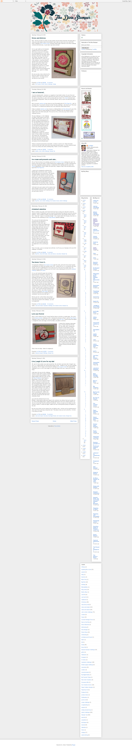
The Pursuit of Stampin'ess (96, 548)
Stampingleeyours (96, 521)
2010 (84, 445)
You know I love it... (39, 262)
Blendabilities (84, 587)
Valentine (83, 727)
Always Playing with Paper (96, 213)
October (85, 227)
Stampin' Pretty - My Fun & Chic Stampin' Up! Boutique (96, 500)
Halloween (83, 654)
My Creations (95, 387)
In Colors (83, 659)
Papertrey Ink (84, 689)
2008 (84, 452)
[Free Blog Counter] (82, 37)
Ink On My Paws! (96, 312)
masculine (58, 253)
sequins (83, 707)
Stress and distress (39, 38)
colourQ (33, 166)
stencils (83, 717)
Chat (94, 253)
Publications (84, 697)
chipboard (83, 599)
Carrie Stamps (95, 248)
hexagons (83, 657)
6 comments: (50, 252)
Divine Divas (84, 632)
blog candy (84, 589)
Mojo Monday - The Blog (95, 375)
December (85, 215)
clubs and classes (52, 253)
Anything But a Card (86, 569)
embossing (84, 634)
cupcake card (42, 103)
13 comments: (50, 304)
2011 (84, 210)
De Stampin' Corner (96, 268)
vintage (54, 84)
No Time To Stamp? (96, 398)
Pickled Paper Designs (95, 425)
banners (83, 577)
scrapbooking (84, 704)
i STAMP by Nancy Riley (96, 306)
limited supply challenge (87, 664)
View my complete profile (87, 166)
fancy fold (83, 647)
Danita (66, 98)
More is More (95, 381)
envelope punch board (86, 637)
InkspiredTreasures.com (96, 324)
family (82, 644)
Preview (83, 49)
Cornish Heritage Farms (87, 619)
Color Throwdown (37, 378)
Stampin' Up (52, 151)
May (85, 251)
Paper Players (73, 318)
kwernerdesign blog (96, 363)
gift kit (82, 652)
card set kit (84, 597)
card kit (83, 594)
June (85, 247)
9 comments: (50, 82)
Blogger (73, 744)
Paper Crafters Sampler (87, 687)
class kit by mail (85, 604)
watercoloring (84, 735)
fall (82, 642)
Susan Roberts (95, 535)
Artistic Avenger (95, 237)
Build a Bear (84, 592)
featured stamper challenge (41, 353)
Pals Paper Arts (68, 103)
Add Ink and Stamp (96, 207)
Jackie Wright (95, 334)
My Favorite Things (96, 392)
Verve (82, 729)
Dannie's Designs (95, 263)
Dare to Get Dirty (85, 622)
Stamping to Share (95, 508)
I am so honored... (38, 92)
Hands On (95, 301)
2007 (84, 455)
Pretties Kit (84, 692)
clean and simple (43, 253)
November (85, 221)
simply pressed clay (86, 709)
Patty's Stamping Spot (95, 418)
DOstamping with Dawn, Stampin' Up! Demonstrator (96, 277)
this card (61, 319)
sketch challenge (48, 84)
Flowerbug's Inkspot (96, 292)
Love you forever (38, 314)
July (85, 243)
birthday (83, 584)
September (85, 234)
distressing (84, 627)
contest (83, 614)
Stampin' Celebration (96, 492)
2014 (84, 200)
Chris (94, 257)
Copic (82, 617)
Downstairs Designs (96, 286)
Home (54, 421)
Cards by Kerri (95, 242)
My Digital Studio (52, 415)
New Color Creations (86, 679)
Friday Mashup (66, 109)
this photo (43, 270)
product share (84, 694)
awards (36, 151)
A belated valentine (39, 209)
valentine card (43, 109)
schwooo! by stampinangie (96, 454)
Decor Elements (85, 624)
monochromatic (85, 672)
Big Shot (37, 200)
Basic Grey (84, 579)
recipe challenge (85, 702)
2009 (84, 448)
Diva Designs (84, 629)
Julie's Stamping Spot (95, 345)
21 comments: (50, 199)
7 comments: (50, 149)
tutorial (83, 724)
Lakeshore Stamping (96, 368)
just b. (95, 351)
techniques (84, 722)
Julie (94, 339)
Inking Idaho (95, 317)
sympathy (83, 719)
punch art (83, 699)
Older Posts (73, 421)
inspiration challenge (47, 305)
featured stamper (39, 318)
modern (83, 669)
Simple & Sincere (95, 473)
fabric (82, 639)
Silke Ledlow (45, 291)
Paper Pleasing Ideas (95, 411)
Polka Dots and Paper (96, 437)
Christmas (83, 602)
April (85, 255)
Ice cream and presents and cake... (44, 159)
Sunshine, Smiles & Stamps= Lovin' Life (96, 528)
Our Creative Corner (45, 43)
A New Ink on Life (95, 201)
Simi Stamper (95, 467)
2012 (84, 207)
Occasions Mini (85, 682)
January (85, 440)
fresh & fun (96, 296)
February (85, 266)
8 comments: (51, 351)
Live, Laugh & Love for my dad (43, 361)
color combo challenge (44, 151)
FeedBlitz (94, 49)
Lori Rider (90, 145)
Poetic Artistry (95, 431)
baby (82, 574)
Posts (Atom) (57, 426)
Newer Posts (35, 421)
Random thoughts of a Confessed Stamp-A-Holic (96, 445)
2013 (84, 203)
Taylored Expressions (96, 541)
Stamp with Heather (96, 487)
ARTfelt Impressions (96, 230)
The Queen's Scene (95, 556)
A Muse (83, 567)
